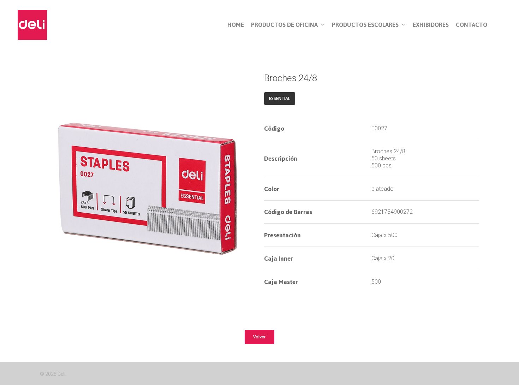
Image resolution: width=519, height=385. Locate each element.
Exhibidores (431, 25)
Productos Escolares (365, 25)
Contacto (471, 25)
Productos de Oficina (284, 25)
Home (235, 25)
